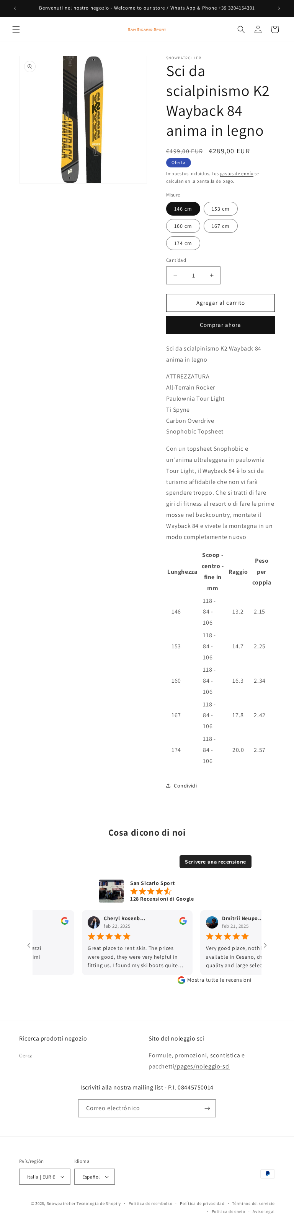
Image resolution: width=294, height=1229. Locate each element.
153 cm (221, 208)
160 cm (183, 225)
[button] (16, 29)
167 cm (221, 225)
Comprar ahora (220, 324)
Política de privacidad (202, 1203)
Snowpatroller (61, 1203)
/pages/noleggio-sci (202, 1066)
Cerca (26, 1055)
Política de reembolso (151, 1203)
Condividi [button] (185, 785)
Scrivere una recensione (215, 861)
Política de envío (228, 1211)
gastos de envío (237, 173)
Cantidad (176, 260)
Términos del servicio (253, 1203)
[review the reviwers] (54, 923)
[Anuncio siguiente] (279, 8)
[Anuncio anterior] (15, 8)
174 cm (183, 243)
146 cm (183, 208)
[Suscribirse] (207, 1108)
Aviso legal (264, 1211)
